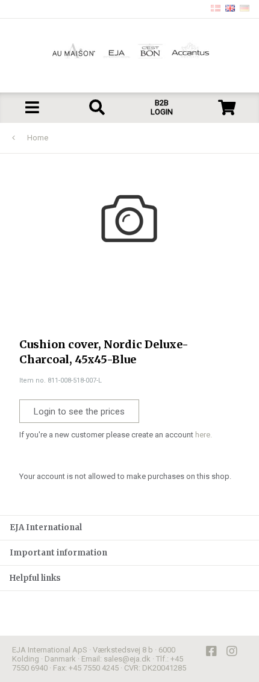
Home (37, 137)
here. (203, 434)
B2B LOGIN (162, 107)
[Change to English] (230, 9)
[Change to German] (244, 9)
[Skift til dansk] (215, 9)
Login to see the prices (79, 411)
